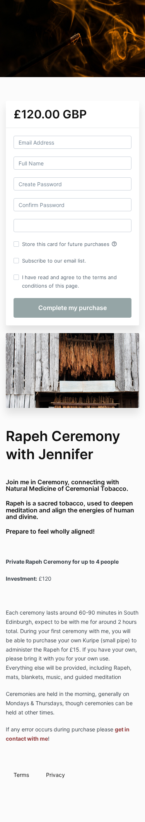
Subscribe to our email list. (54, 261)
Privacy (55, 774)
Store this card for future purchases (69, 244)
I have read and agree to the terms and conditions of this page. (69, 281)
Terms (21, 774)
